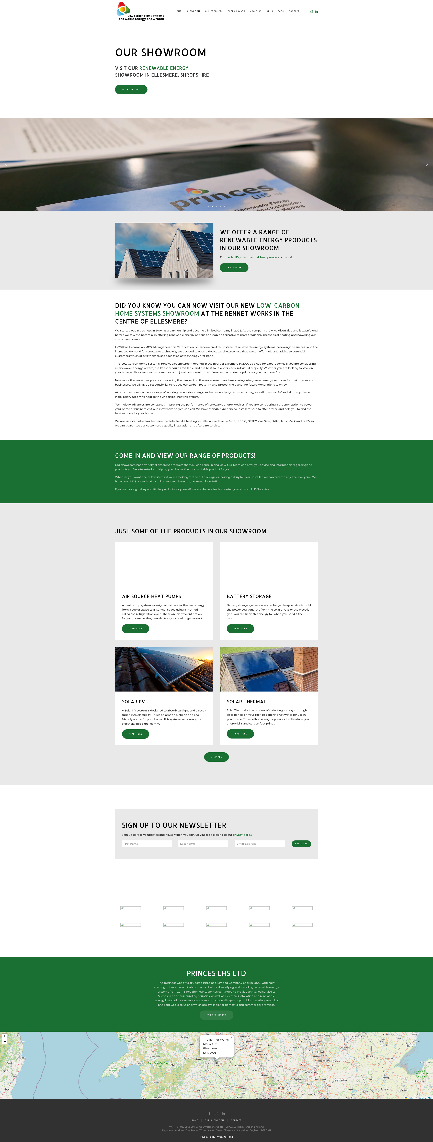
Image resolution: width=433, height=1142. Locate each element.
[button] (6, 164)
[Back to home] (140, 11)
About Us (255, 11)
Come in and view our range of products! (185, 455)
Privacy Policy (207, 1136)
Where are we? (131, 89)
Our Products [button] (214, 11)
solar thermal (249, 257)
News (270, 11)
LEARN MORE (234, 268)
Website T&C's (225, 1136)
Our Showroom (214, 1120)
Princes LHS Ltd (216, 1015)
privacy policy (242, 834)
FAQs (281, 11)
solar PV (233, 257)
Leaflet (410, 1097)
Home (178, 11)
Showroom (193, 11)
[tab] (208, 206)
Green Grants (236, 11)
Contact (294, 11)
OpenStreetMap (425, 1097)
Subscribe (301, 844)
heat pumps (268, 257)
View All (216, 757)
